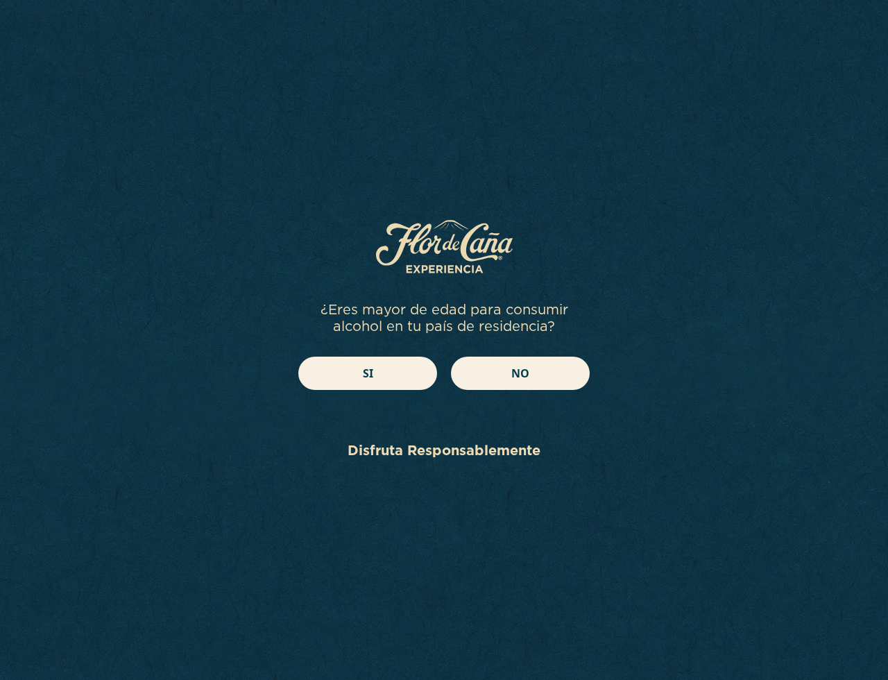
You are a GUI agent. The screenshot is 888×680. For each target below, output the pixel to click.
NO (520, 373)
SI (368, 373)
